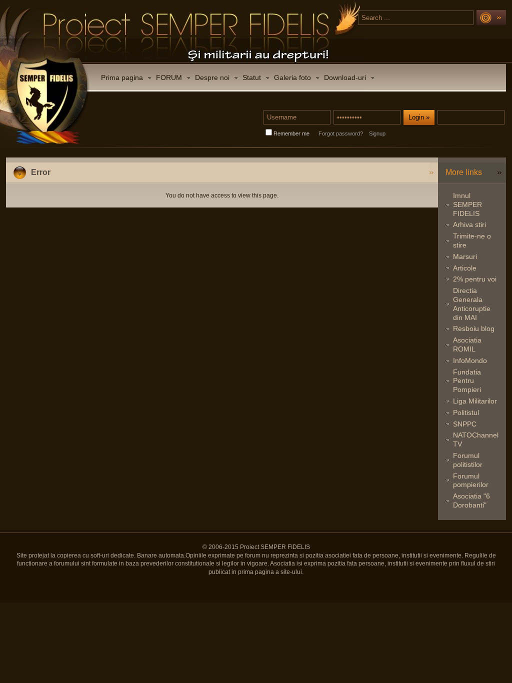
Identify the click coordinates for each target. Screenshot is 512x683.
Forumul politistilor (467, 460)
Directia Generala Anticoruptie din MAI (471, 303)
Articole (464, 268)
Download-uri (345, 78)
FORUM (169, 78)
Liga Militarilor (475, 401)
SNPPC (464, 424)
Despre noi (212, 78)
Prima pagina (122, 78)
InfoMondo (470, 360)
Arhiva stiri (469, 224)
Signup (377, 133)
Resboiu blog (473, 328)
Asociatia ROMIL (467, 344)
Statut (251, 78)
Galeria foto (292, 78)
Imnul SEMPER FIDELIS (467, 205)
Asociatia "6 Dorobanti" (471, 500)
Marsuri (465, 256)
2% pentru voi (474, 279)
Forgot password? (340, 133)
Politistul (466, 412)
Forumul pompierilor (470, 480)
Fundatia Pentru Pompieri (467, 381)
